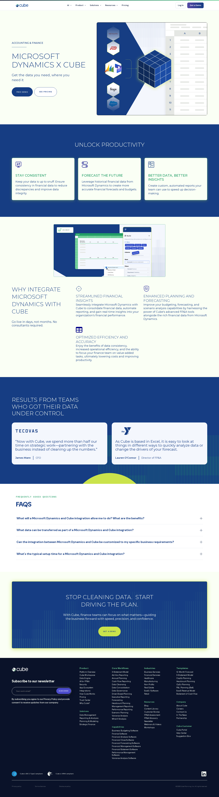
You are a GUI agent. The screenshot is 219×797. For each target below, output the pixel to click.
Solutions (94, 5)
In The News (181, 715)
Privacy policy (16, 786)
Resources (110, 5)
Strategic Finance (87, 724)
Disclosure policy (64, 786)
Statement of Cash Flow (186, 694)
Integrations (85, 690)
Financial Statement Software (125, 749)
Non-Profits (149, 684)
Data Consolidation (121, 687)
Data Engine (85, 678)
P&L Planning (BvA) (185, 687)
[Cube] (22, 5)
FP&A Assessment (152, 715)
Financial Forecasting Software (126, 743)
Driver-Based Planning (122, 694)
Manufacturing (151, 681)
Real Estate (149, 687)
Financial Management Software (126, 746)
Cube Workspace (87, 675)
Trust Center (85, 700)
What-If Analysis (119, 719)
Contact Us (181, 712)
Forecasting (117, 700)
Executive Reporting (120, 697)
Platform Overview (87, 672)
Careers (180, 709)
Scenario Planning (120, 712)
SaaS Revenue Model (185, 690)
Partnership (181, 718)
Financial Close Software (123, 740)
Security (83, 684)
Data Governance (120, 690)
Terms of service (40, 786)
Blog (146, 705)
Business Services (152, 672)
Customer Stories (152, 712)
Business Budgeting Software (125, 730)
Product (79, 5)
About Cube (181, 705)
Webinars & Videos (152, 724)
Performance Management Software (123, 753)
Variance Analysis (120, 716)
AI (68, 5)
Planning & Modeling (89, 721)
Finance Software (119, 734)
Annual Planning (119, 678)
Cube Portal (181, 730)
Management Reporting (122, 706)
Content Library (151, 709)
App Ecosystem (86, 687)
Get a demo (109, 631)
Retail (146, 694)
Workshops (149, 727)
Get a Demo (195, 5)
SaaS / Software (151, 690)
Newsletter (148, 721)
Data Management (88, 715)
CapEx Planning (183, 678)
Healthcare (149, 678)
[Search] (170, 5)
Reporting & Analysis (89, 718)
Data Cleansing (119, 684)
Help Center (181, 733)
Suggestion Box (183, 736)
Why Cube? (85, 703)
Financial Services (152, 675)
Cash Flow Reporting (121, 681)
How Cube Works (87, 694)
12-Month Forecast (184, 672)
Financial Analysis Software (124, 737)
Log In (181, 5)
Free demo (22, 92)
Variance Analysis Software (124, 758)
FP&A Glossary (151, 718)
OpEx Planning (183, 684)
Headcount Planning (121, 703)
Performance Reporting (122, 709)
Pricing (125, 5)
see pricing (45, 92)
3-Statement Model (120, 672)
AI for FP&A (84, 681)
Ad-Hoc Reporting (120, 675)
